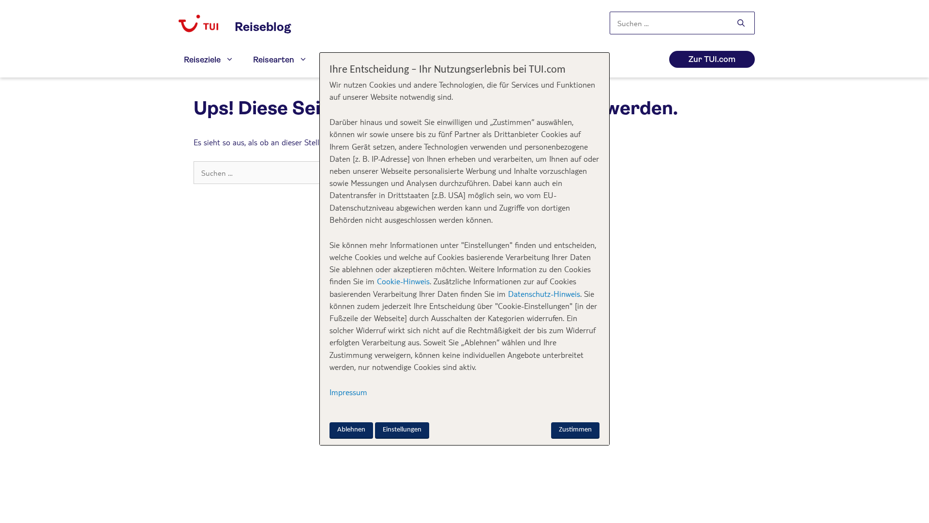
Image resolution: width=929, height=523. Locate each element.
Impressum (348, 392)
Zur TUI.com (712, 59)
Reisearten (273, 59)
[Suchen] (741, 23)
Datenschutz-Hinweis (544, 294)
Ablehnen (351, 429)
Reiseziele (202, 59)
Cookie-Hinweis (402, 281)
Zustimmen (575, 429)
